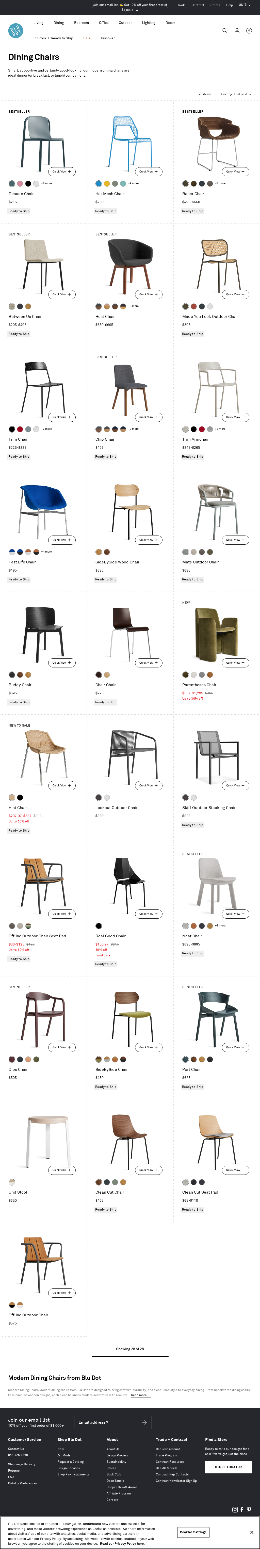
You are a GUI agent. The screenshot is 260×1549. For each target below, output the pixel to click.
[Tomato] (193, 306)
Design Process (117, 1455)
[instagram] (235, 1511)
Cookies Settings (193, 1532)
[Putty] (185, 429)
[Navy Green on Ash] (185, 1059)
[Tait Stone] (12, 306)
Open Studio (115, 1480)
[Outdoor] (125, 23)
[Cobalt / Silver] (12, 552)
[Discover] (108, 38)
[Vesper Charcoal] (193, 1182)
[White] (36, 183)
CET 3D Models (166, 1468)
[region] (130, 1533)
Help (229, 5)
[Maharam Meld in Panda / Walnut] (98, 306)
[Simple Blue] (98, 183)
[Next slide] (167, 7)
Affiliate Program (119, 1493)
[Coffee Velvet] (185, 183)
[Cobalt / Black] (20, 552)
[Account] (237, 31)
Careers (112, 1500)
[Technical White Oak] (107, 675)
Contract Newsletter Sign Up (176, 1480)
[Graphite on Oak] (98, 675)
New (60, 1449)
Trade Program (166, 1455)
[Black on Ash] (12, 675)
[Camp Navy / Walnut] (115, 429)
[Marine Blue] (12, 183)
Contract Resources (170, 1461)
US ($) (245, 6)
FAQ (11, 1477)
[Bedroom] (81, 23)
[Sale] (87, 38)
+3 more (220, 183)
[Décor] (170, 23)
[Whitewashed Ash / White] (12, 1182)
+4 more (133, 183)
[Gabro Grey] (202, 675)
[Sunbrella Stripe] (28, 926)
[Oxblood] (12, 1059)
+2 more (46, 429)
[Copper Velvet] (193, 926)
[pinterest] (249, 1511)
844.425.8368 (18, 1455)
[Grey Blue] (28, 429)
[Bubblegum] (20, 183)
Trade (181, 5)
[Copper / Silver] (28, 552)
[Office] (104, 23)
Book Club (114, 1474)
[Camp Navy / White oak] (123, 429)
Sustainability (116, 1461)
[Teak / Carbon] (12, 1305)
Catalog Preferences (22, 1483)
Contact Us (16, 1449)
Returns (14, 1470)
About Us (113, 1449)
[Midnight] (20, 1059)
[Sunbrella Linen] (193, 552)
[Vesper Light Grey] (185, 926)
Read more (139, 1395)
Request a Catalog (70, 1461)
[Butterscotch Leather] (210, 675)
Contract (198, 5)
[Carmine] (20, 429)
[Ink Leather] (20, 306)
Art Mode (64, 1455)
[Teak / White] (20, 1305)
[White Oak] (98, 552)
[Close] (251, 1532)
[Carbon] (98, 797)
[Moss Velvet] (193, 183)
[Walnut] (107, 552)
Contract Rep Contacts (172, 1474)
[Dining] (59, 23)
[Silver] (210, 429)
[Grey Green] (115, 183)
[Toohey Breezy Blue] (185, 552)
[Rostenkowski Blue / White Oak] (123, 306)
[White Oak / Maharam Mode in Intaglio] (107, 1059)
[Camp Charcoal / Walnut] (98, 429)
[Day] (28, 1059)
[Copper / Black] (36, 552)
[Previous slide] (93, 7)
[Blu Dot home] (15, 30)
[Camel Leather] (28, 306)
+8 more (46, 183)
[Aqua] (123, 183)
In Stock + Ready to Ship (53, 38)
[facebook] (242, 1511)
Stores (215, 5)
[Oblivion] (202, 306)
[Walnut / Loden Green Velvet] (98, 1059)
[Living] (38, 23)
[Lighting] (148, 23)
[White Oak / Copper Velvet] (115, 1059)
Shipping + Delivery (21, 1464)
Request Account (168, 1449)
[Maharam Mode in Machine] (202, 183)
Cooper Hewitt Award (122, 1487)
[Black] (28, 183)
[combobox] (236, 94)
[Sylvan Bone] (193, 675)
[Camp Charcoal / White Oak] (107, 429)
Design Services (68, 1468)
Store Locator (228, 1467)
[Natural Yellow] (107, 183)
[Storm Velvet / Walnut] (115, 306)
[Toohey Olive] (210, 552)
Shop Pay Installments (73, 1474)
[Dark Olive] (185, 306)
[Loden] (36, 1059)
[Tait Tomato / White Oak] (107, 306)
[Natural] (12, 797)
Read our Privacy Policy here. (122, 1543)
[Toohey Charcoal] (210, 183)
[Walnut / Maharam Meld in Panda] (123, 1059)
